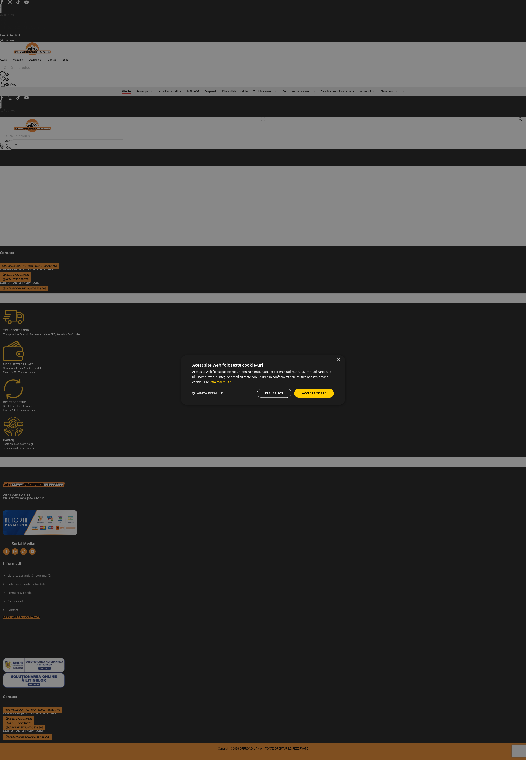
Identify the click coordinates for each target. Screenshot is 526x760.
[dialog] (263, 380)
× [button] (338, 359)
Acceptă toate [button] (314, 393)
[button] (207, 393)
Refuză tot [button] (274, 393)
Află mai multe (220, 382)
